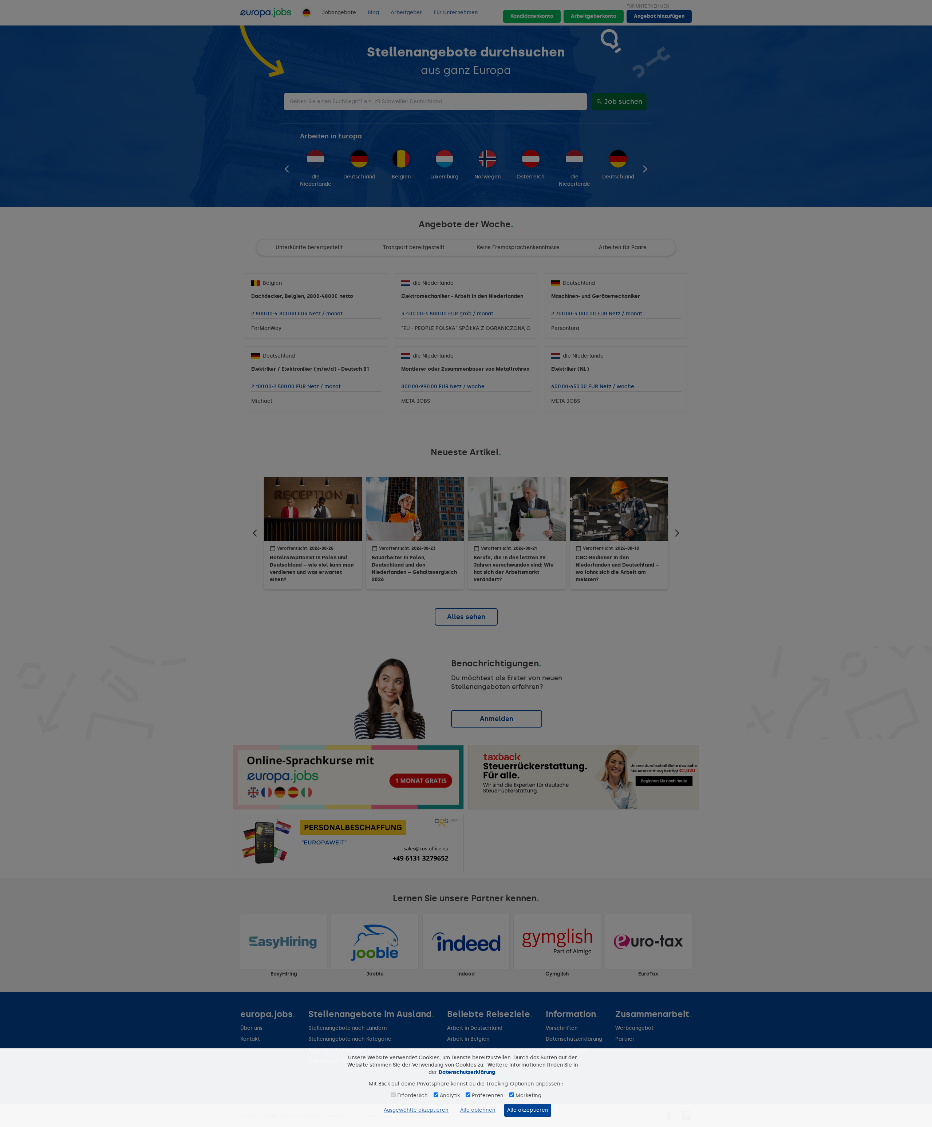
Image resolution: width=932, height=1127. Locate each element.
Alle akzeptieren (527, 1110)
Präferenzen (487, 1095)
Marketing (528, 1095)
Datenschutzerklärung (467, 1072)
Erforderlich (412, 1095)
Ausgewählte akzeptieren (416, 1110)
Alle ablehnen (477, 1110)
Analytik (450, 1095)
